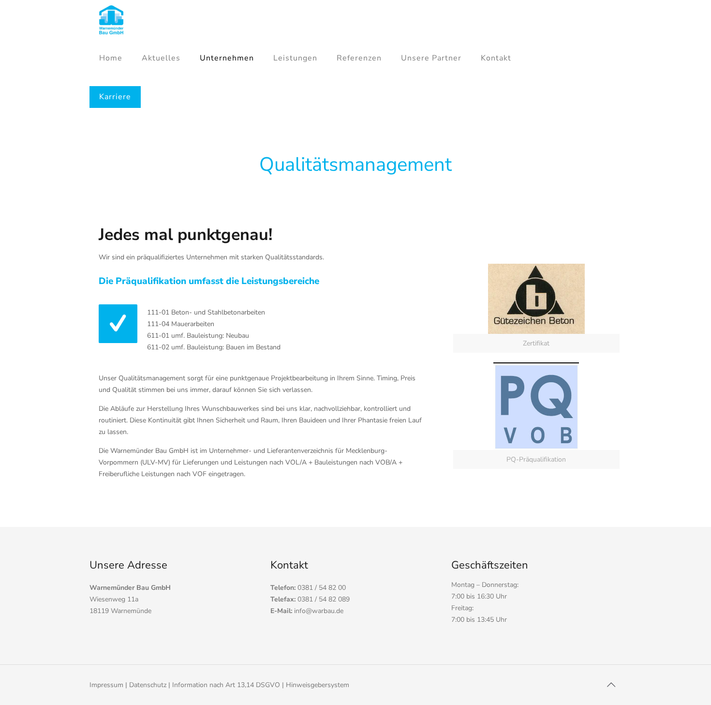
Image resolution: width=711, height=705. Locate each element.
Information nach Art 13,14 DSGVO (226, 685)
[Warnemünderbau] (111, 19)
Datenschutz (147, 685)
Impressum (106, 685)
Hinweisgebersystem (317, 685)
